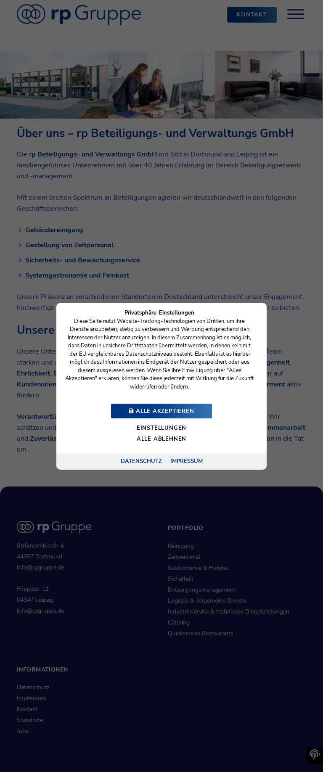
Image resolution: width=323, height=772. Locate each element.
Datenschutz (141, 461)
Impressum (186, 461)
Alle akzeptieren (164, 411)
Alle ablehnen (161, 439)
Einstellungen (161, 428)
